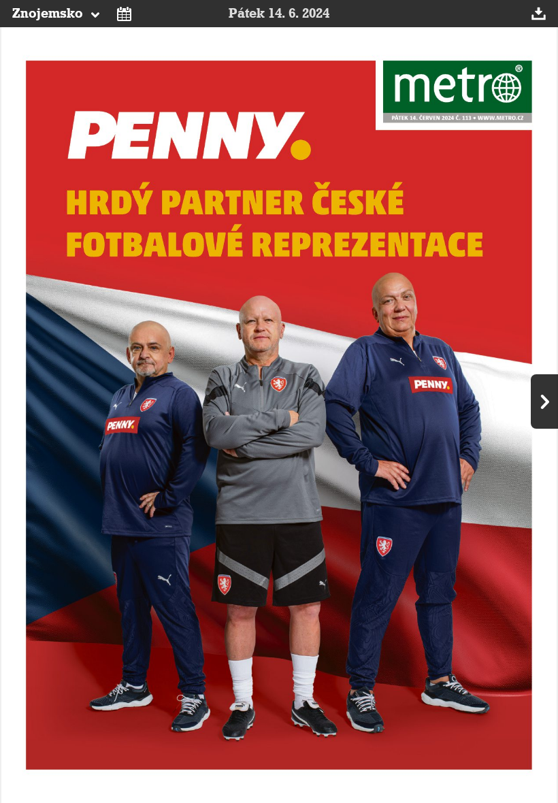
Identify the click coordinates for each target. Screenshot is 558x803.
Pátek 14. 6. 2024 (279, 13)
